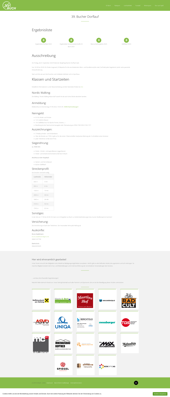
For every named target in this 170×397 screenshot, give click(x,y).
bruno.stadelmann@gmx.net (40, 236)
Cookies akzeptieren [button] (160, 394)
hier (82, 87)
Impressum (49, 383)
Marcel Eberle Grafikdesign (61, 383)
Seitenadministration (76, 383)
